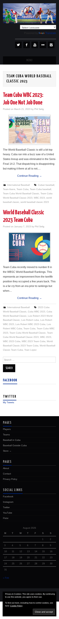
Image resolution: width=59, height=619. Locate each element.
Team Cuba (23, 189)
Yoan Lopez (30, 350)
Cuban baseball (46, 185)
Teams (6, 434)
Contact (7, 473)
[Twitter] (18, 45)
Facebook (10, 380)
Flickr (6, 518)
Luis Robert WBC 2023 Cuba (30, 324)
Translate (50, 33)
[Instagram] (51, 45)
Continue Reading (29, 175)
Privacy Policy (10, 479)
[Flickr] (43, 45)
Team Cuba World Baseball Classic (21, 193)
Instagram (8, 502)
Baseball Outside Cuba (15, 445)
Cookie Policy (16, 606)
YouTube (7, 512)
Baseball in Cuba (11, 440)
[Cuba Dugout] (29, 13)
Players (7, 429)
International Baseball (18, 185)
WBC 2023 (39, 197)
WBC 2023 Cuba (11, 341)
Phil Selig (39, 109)
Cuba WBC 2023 (36, 311)
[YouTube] (34, 45)
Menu (29, 60)
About (6, 468)
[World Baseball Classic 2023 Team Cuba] (29, 247)
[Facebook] (26, 45)
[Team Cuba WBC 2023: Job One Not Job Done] (29, 129)
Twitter (6, 507)
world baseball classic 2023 (34, 202)
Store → (7, 451)
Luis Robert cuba (30, 320)
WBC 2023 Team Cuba (33, 341)
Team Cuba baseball (40, 189)
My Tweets (8, 402)
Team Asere (9, 189)
